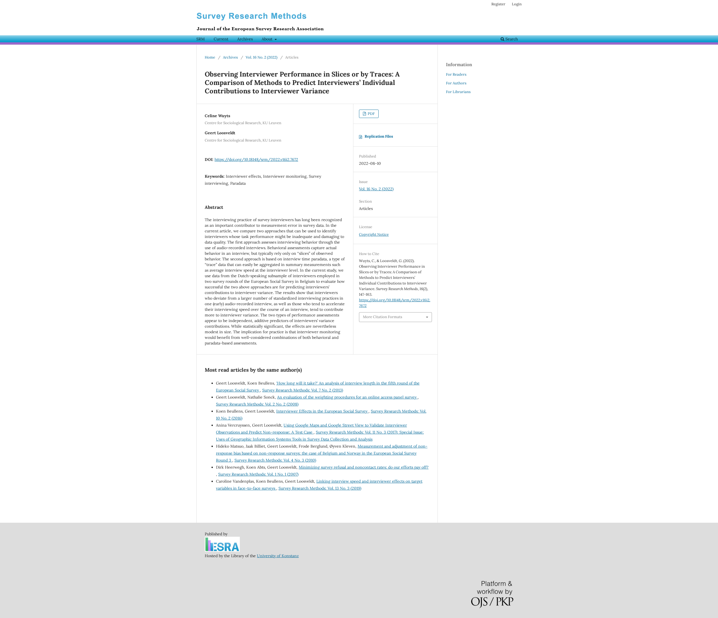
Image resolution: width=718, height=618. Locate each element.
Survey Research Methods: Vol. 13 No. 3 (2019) (320, 488)
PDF (371, 113)
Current (221, 38)
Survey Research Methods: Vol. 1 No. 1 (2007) (258, 474)
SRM (200, 38)
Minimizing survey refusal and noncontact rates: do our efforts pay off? (364, 467)
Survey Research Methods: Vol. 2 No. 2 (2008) (257, 404)
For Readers (456, 74)
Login (517, 4)
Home (210, 57)
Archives (245, 38)
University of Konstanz (278, 555)
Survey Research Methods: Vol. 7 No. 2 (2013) (302, 390)
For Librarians (458, 91)
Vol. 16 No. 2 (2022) (261, 57)
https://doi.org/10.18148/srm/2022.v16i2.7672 (256, 159)
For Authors (456, 83)
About (267, 38)
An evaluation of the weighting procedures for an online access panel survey (347, 397)
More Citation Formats (382, 316)
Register (498, 4)
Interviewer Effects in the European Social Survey (322, 411)
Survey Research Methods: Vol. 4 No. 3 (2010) (275, 460)
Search (511, 38)
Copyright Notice (374, 234)
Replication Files (379, 136)
